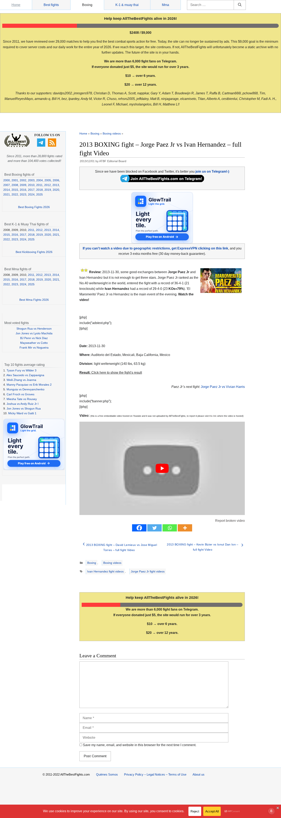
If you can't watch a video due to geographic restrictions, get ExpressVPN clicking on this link (155, 248)
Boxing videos (112, 133)
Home (16, 5)
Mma (165, 5)
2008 (15, 185)
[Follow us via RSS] (52, 145)
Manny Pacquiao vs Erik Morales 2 (29, 384)
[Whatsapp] (170, 527)
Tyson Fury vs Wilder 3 (21, 370)
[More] (185, 527)
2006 (56, 180)
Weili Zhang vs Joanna (21, 379)
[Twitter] (154, 527)
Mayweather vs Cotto (34, 342)
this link (213, 416)
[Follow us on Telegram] (41, 145)
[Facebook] (139, 527)
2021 (6, 194)
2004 (39, 180)
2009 (23, 185)
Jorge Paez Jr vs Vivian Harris (223, 387)
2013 (55, 185)
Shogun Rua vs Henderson (34, 328)
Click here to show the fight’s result (110, 372)
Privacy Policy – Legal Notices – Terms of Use (155, 774)
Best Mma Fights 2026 (34, 299)
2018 (39, 189)
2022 (15, 194)
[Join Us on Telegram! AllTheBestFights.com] (162, 180)
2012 (47, 185)
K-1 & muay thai (127, 5)
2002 (23, 180)
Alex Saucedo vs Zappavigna (25, 375)
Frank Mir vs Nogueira (34, 347)
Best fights (51, 5)
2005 (47, 180)
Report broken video (230, 520)
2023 (23, 194)
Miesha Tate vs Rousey (22, 399)
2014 (6, 189)
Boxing (87, 5)
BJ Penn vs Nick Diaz (34, 338)
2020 (56, 189)
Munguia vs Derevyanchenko (25, 389)
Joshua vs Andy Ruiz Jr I (22, 403)
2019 (47, 189)
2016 (23, 189)
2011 (39, 185)
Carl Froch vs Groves (20, 394)
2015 (15, 189)
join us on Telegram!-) (212, 171)
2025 (39, 194)
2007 (6, 185)
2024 (31, 194)
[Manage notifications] (271, 811)
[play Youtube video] (162, 468)
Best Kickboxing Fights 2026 (34, 252)
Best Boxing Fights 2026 (34, 207)
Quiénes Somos (107, 774)
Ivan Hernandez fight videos (105, 571)
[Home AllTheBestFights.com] (17, 146)
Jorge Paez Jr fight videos (148, 571)
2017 (31, 189)
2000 (6, 180)
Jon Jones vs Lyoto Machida (34, 333)
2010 (31, 185)
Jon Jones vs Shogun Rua (24, 408)
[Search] (240, 5)
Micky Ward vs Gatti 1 (22, 413)
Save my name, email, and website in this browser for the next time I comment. (139, 745)
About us (198, 774)
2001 (15, 180)
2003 (31, 180)
